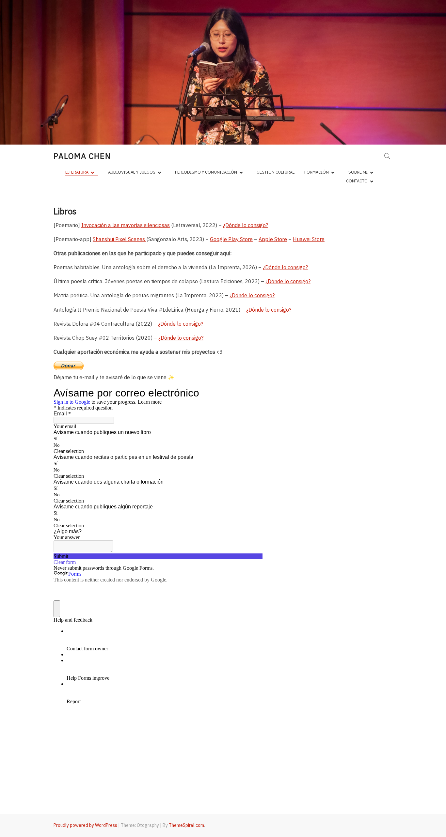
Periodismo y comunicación (206, 172)
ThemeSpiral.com (186, 825)
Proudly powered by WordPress (85, 825)
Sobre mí (358, 172)
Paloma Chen (82, 156)
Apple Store (273, 239)
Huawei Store (309, 239)
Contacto (357, 181)
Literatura (76, 172)
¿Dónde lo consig (249, 295)
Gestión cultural (276, 172)
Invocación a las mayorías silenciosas (125, 225)
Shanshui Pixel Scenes (119, 239)
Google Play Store (231, 239)
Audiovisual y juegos (131, 172)
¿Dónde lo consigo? (245, 225)
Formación (316, 172)
